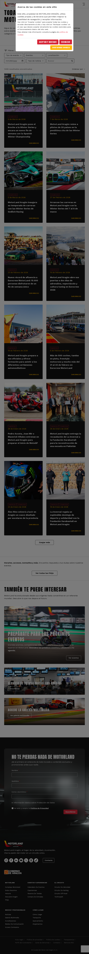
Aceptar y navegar (48, 42)
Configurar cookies (61, 47)
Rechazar (65, 42)
